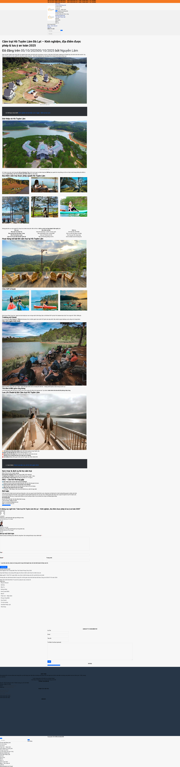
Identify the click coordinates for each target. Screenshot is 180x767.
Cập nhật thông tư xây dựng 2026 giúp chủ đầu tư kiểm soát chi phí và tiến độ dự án (20, 573)
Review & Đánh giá (60, 15)
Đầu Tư (57, 23)
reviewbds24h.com (9, 503)
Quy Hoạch (4, 600)
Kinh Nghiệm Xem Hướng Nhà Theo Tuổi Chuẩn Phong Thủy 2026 (16, 570)
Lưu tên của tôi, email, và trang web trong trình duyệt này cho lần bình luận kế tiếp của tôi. (24, 563)
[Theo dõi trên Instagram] (51, 665)
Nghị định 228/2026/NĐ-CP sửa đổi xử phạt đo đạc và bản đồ (15, 579)
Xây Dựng (57, 20)
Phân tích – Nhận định (60, 9)
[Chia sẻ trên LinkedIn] (9, 505)
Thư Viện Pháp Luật (60, 17)
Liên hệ (49, 27)
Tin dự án (57, 8)
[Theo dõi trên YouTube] (59, 665)
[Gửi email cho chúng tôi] (55, 665)
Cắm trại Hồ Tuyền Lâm (8, 54)
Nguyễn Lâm (69, 50)
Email (2, 557)
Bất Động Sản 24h (4, 690)
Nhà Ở (56, 21)
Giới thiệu (57, 3)
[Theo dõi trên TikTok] (53, 665)
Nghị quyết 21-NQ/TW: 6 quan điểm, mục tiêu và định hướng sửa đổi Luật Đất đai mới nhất (22, 575)
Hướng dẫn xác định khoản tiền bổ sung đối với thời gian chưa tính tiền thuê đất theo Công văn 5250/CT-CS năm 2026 (28, 577)
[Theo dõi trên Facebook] (48, 665)
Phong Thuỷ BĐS (59, 12)
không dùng (4, 589)
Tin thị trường (58, 6)
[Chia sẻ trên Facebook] (3, 505)
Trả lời (1, 520)
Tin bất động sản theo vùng (62, 14)
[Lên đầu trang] (1, 738)
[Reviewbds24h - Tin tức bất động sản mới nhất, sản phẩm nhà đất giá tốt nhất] (51, 13)
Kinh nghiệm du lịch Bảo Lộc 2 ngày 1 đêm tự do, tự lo (34, 113)
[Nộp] (61, 30)
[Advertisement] (42, 617)
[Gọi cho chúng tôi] (57, 665)
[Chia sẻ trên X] (5, 505)
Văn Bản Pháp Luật (6, 604)
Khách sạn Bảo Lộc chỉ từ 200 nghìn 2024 (26, 465)
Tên (1, 552)
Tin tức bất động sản (60, 5)
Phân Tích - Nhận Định (5, 694)
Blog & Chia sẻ (4, 582)
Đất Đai (57, 18)
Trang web (49, 557)
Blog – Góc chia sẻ (52, 26)
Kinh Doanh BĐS (51, 24)
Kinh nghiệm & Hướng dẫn (61, 11)
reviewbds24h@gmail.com (9, 685)
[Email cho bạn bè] (7, 505)
